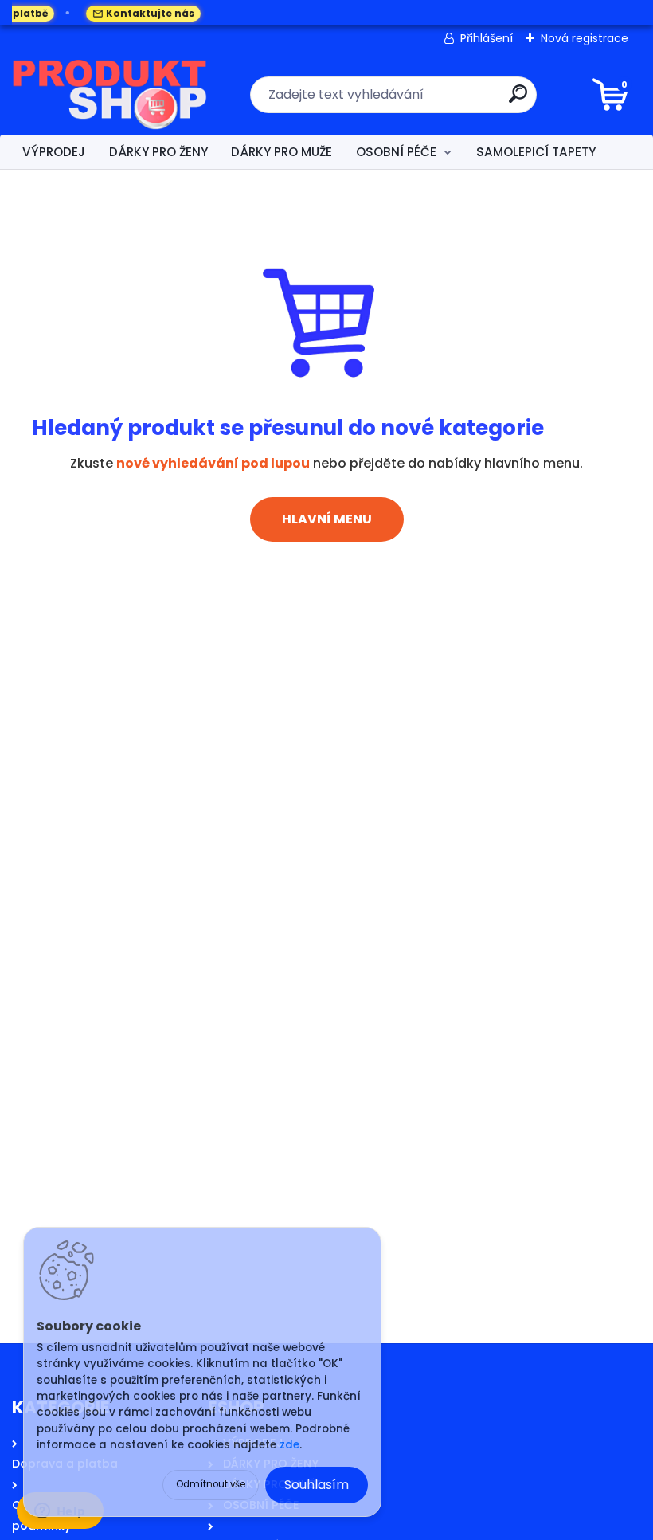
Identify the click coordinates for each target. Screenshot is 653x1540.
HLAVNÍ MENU (327, 519)
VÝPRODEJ (53, 151)
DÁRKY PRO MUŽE (281, 151)
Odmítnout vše (210, 1484)
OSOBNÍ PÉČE (396, 151)
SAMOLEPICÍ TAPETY (536, 151)
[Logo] (109, 95)
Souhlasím (316, 1484)
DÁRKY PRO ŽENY (158, 151)
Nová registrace (584, 38)
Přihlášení (486, 38)
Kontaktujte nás (138, 13)
